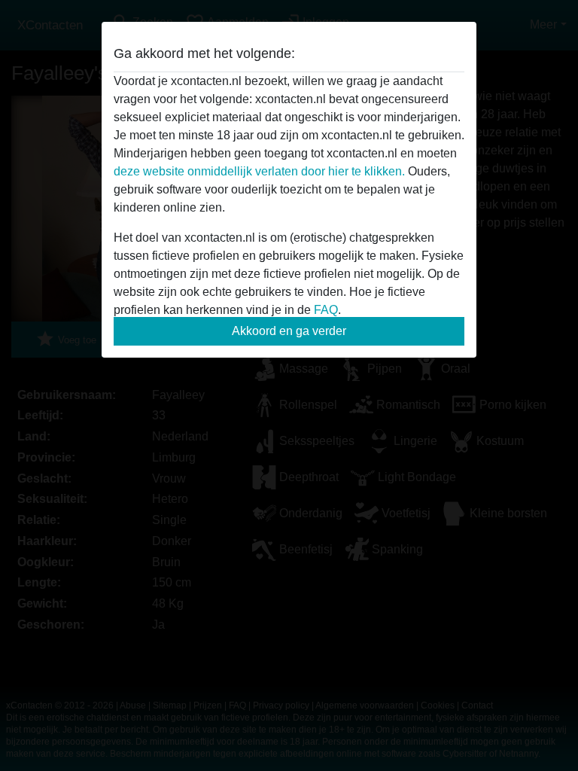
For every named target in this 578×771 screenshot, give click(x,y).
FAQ (326, 309)
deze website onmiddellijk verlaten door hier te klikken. (259, 171)
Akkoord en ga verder (289, 331)
